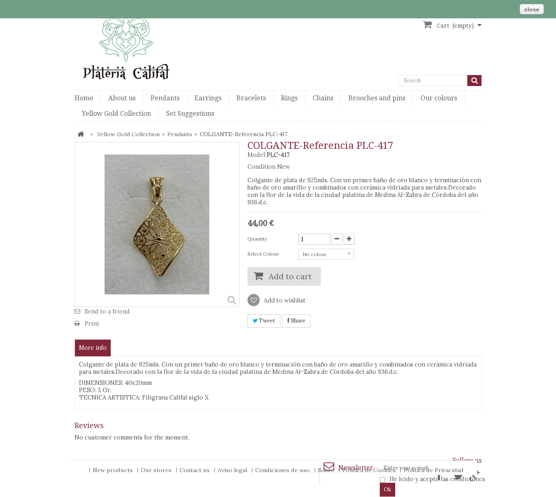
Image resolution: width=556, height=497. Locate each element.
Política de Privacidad (434, 470)
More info (93, 347)
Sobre (327, 470)
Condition (261, 166)
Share (297, 320)
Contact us (195, 470)
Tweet (266, 320)
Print (92, 323)
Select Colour (263, 254)
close (531, 9)
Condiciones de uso (283, 470)
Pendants (165, 98)
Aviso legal (233, 470)
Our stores (157, 470)
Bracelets (251, 98)
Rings (289, 98)
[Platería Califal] (139, 47)
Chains (323, 98)
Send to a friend (107, 311)
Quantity (257, 239)
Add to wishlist (284, 300)
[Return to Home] (80, 134)
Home (83, 98)
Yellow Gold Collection (116, 113)
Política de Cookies (369, 470)
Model (256, 155)
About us (122, 98)
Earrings (208, 98)
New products (113, 470)
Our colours (438, 98)
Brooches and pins (376, 98)
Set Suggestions (190, 113)
